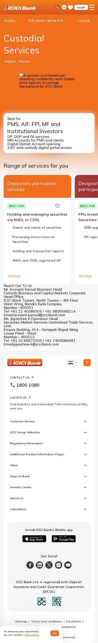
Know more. (32, 634)
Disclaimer (73, 621)
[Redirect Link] (64, 205)
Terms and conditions (46, 621)
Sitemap (21, 621)
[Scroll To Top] (87, 362)
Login (81, 7)
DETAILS (14, 276)
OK (55, 633)
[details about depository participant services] (64, 206)
